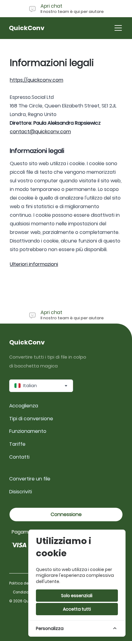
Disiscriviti (20, 491)
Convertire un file (29, 478)
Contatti (19, 456)
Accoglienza (23, 405)
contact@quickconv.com (40, 131)
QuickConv (27, 28)
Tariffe (17, 444)
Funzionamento (27, 431)
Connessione (66, 514)
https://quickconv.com (36, 80)
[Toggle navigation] (118, 27)
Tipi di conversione (31, 418)
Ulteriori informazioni (34, 264)
